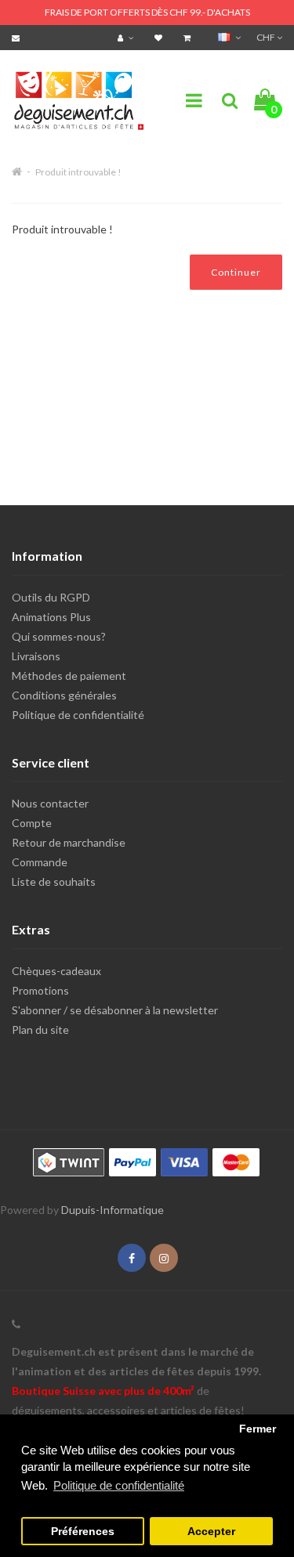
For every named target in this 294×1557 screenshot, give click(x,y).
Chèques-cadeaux (56, 970)
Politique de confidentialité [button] (118, 1485)
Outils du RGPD (51, 597)
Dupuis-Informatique (112, 1209)
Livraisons (36, 656)
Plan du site (40, 1029)
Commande (39, 862)
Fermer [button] (257, 1429)
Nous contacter (50, 803)
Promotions (40, 990)
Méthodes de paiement (69, 675)
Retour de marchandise (68, 842)
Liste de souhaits (54, 881)
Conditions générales (64, 695)
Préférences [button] (82, 1531)
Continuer (236, 272)
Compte (32, 822)
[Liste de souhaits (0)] (160, 37)
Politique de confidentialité (78, 714)
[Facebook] (132, 1258)
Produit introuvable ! (78, 172)
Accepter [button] (211, 1531)
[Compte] (127, 37)
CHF (266, 37)
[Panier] (188, 37)
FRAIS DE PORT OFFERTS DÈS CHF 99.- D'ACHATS (147, 12)
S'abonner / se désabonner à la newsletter (115, 1010)
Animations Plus (51, 616)
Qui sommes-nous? (59, 636)
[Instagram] (164, 1258)
